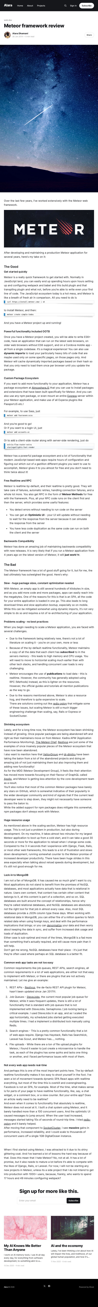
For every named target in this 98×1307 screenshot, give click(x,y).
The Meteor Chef (46, 742)
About (30, 5)
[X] (45, 1286)
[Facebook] (49, 1286)
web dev (8, 20)
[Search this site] (65, 6)
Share (89, 35)
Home (20, 5)
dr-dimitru (70, 754)
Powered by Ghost (86, 1287)
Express (72, 395)
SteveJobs (33, 996)
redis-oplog (60, 703)
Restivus (63, 742)
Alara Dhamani (20, 33)
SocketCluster (51, 1127)
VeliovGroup (50, 754)
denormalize (54, 925)
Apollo (8, 778)
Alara (8, 5)
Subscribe (86, 5)
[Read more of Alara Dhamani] (7, 35)
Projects (41, 5)
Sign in (73, 5)
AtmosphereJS (40, 387)
